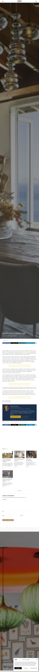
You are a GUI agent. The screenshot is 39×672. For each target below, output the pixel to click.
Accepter (18, 668)
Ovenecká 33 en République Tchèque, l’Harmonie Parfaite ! (7, 480)
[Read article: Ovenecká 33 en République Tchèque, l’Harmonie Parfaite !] (7, 474)
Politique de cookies (25, 670)
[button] (37, 659)
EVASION (9, 335)
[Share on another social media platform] (36, 343)
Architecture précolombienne (29, 460)
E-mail (3, 515)
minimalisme (16, 421)
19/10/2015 (4, 335)
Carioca (12, 421)
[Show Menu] (2, 1)
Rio (22, 421)
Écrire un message (25, 416)
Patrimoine (28, 457)
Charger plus (19, 490)
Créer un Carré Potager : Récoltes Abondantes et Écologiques (6, 460)
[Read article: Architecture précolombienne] (31, 454)
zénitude (25, 421)
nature (20, 421)
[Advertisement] (19, 346)
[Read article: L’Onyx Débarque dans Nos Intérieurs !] (19, 454)
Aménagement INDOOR (18, 457)
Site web (21, 515)
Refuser (26, 668)
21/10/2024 (4, 468)
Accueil (4, 340)
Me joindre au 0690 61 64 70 (15, 416)
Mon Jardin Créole (6, 457)
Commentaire (4, 499)
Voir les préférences (34, 668)
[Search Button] (36, 1)
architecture (8, 421)
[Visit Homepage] (19, 1)
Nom (3, 511)
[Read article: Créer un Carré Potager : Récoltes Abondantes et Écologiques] (7, 454)
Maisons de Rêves (13, 335)
